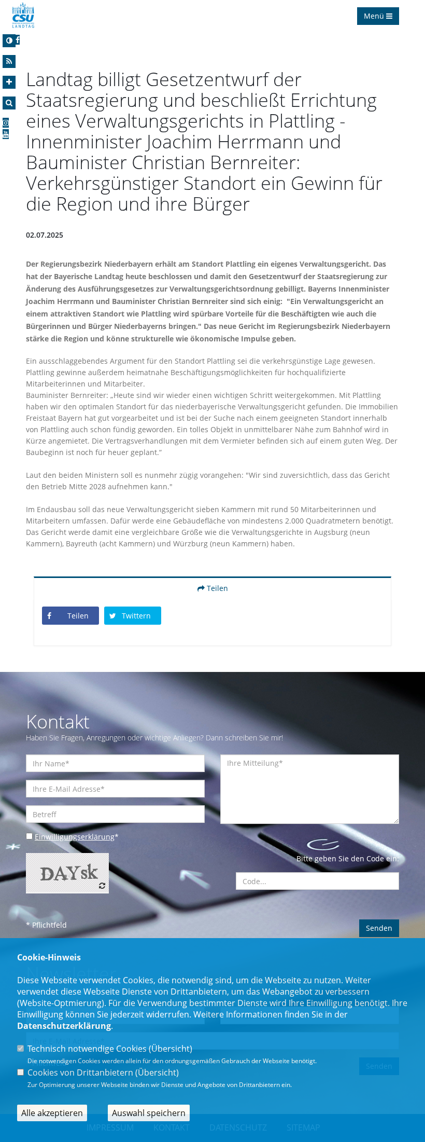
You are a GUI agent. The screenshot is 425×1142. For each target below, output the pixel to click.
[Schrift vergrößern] (9, 82)
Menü (375, 16)
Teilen (216, 588)
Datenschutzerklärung (64, 1025)
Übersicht (170, 1048)
